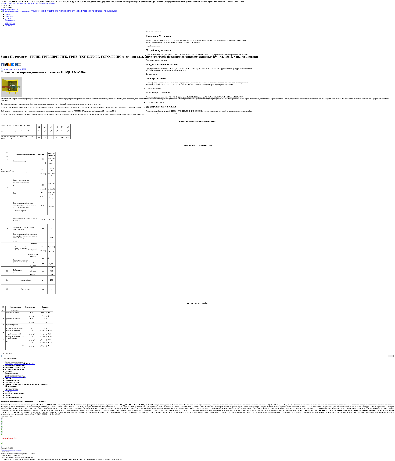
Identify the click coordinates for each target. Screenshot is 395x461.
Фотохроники (10, 24)
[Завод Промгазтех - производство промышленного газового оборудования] (28, 3)
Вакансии (8, 25)
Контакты (8, 22)
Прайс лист (9, 16)
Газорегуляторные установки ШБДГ (13, 69)
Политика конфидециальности (11, 450)
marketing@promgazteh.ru (9, 9)
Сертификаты (10, 20)
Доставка (8, 18)
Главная (7, 14)
